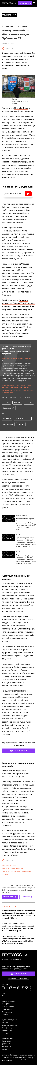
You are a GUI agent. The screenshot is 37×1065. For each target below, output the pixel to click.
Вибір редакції (7, 1012)
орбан (13, 865)
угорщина (27, 871)
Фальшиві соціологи (9, 1025)
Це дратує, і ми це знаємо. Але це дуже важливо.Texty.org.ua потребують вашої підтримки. (16, 350)
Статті (4, 1004)
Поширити (9, 48)
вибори (6, 865)
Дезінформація (7, 1028)
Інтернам (5, 1033)
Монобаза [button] (8, 424)
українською (18, 1057)
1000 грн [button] (28, 403)
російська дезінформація (13, 868)
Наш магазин (7, 1041)
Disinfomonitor (7, 1030)
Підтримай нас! (7, 1038)
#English (5, 1014)
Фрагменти (6, 1007)
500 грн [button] (17, 403)
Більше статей (9, 907)
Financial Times (21, 108)
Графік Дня (6, 1044)
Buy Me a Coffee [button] (23, 419)
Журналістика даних (9, 1020)
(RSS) (8, 1004)
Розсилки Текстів (8, 1009)
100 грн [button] (6, 403)
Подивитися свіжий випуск (18, 978)
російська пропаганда (11, 871)
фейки (5, 874)
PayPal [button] (21, 424)
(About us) (11, 1001)
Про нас (5, 1001)
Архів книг (6, 1049)
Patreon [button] (7, 419)
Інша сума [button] (7, 408)
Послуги (5, 1022)
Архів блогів (6, 1046)
